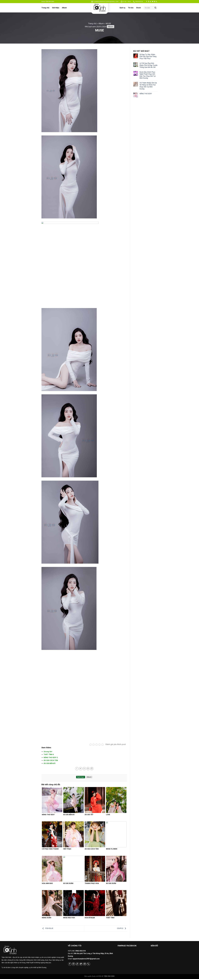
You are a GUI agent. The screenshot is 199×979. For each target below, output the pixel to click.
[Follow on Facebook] (146, 1)
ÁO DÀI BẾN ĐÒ (49, 836)
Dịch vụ (122, 8)
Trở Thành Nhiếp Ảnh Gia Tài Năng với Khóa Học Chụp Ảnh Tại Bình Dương (148, 86)
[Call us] (156, 1)
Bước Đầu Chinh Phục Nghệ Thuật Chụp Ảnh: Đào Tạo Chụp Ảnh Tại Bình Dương (148, 75)
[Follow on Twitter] (152, 1)
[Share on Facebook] (77, 841)
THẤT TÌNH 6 (49, 827)
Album (64, 8)
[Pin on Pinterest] (88, 841)
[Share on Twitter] (80, 841)
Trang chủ (45, 8)
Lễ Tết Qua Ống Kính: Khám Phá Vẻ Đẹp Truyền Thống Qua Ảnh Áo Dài (148, 65)
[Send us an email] (154, 1)
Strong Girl (48, 824)
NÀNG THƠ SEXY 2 (51, 830)
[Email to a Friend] (84, 841)
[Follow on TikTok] (150, 1)
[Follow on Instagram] (148, 1)
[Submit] (155, 8)
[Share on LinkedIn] (91, 841)
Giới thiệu (55, 8)
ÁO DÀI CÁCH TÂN (51, 833)
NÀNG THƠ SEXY (146, 94)
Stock (138, 8)
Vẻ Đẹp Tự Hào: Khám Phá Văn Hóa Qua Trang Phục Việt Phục (148, 56)
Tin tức (130, 8)
